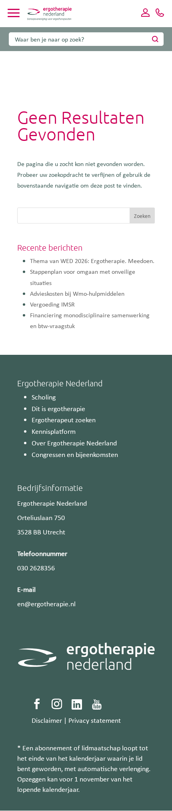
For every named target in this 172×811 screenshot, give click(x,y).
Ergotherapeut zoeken (64, 419)
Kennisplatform (54, 431)
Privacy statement (94, 720)
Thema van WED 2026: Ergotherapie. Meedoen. (92, 260)
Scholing (44, 397)
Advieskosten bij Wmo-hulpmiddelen (77, 293)
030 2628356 (36, 567)
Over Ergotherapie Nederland (74, 442)
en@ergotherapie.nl (46, 603)
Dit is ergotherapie (58, 408)
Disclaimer (47, 720)
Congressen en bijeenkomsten (75, 454)
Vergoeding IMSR (52, 304)
